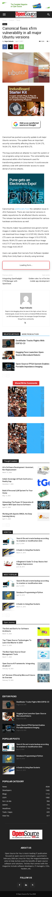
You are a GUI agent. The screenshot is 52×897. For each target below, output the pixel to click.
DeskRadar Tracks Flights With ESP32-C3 (32, 702)
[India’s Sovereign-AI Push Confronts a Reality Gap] (43, 482)
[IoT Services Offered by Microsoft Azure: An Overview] (43, 678)
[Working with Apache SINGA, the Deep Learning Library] (43, 517)
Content (11, 20)
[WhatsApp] (21, 46)
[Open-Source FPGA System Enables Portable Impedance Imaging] (8, 366)
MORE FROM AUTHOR (30, 334)
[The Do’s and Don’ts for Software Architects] (43, 631)
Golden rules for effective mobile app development (39, 279)
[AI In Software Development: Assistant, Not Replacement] (43, 470)
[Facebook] (4, 46)
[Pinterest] (16, 46)
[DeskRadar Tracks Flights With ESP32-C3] (8, 343)
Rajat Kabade (9, 41)
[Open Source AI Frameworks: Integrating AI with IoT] (43, 666)
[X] (10, 46)
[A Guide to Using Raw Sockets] (8, 553)
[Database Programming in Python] (8, 595)
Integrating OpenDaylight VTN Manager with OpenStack (12, 281)
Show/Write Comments (26, 383)
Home (4, 20)
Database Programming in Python (29, 592)
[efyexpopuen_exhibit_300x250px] (26, 206)
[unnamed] (26, 9)
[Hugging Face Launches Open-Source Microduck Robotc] (8, 355)
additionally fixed (22, 209)
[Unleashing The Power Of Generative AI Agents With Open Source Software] (43, 505)
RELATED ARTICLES (11, 334)
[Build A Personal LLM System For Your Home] (43, 493)
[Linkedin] (26, 885)
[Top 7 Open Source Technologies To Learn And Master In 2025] (43, 643)
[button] (4, 14)
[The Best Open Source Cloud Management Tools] (43, 655)
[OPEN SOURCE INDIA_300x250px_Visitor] (26, 453)
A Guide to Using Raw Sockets (28, 550)
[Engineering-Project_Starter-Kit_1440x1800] (26, 115)
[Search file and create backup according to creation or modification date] (8, 541)
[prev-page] (3, 375)
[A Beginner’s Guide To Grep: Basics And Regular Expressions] (8, 563)
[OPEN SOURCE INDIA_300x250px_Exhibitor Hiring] (26, 416)
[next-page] (7, 375)
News (18, 20)
